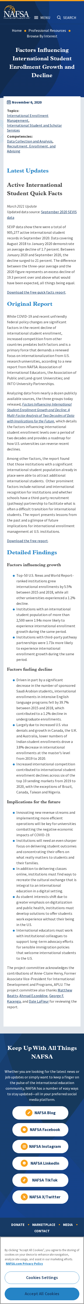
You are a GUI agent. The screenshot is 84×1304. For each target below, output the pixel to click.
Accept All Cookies (42, 1294)
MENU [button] (45, 17)
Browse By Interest (42, 36)
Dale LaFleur (39, 1001)
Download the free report (27, 540)
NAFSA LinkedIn (45, 1163)
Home (17, 30)
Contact (42, 1231)
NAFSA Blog (45, 1113)
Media (68, 1224)
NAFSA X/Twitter (44, 1197)
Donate (17, 1224)
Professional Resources (47, 30)
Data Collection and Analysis (29, 141)
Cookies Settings (42, 1277)
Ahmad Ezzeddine (33, 995)
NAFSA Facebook (45, 1129)
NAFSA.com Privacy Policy (24, 1264)
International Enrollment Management (28, 118)
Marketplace (43, 1224)
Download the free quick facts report (36, 292)
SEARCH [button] (69, 17)
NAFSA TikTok (45, 1180)
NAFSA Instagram (45, 1146)
